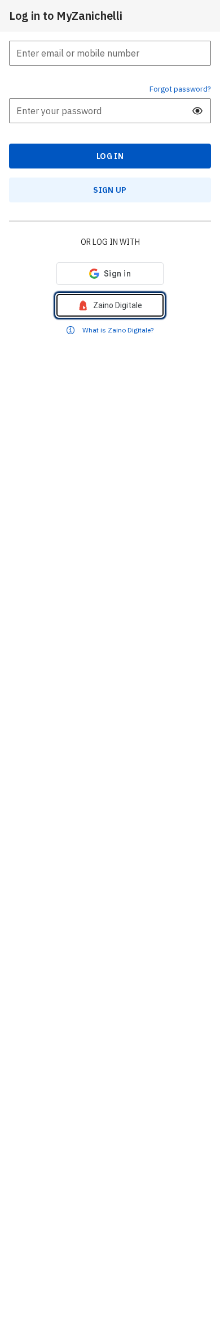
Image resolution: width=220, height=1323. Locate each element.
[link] (110, 305)
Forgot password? (180, 89)
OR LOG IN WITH (110, 242)
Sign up (109, 190)
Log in (110, 156)
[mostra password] (197, 111)
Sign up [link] (109, 190)
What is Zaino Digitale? (117, 330)
